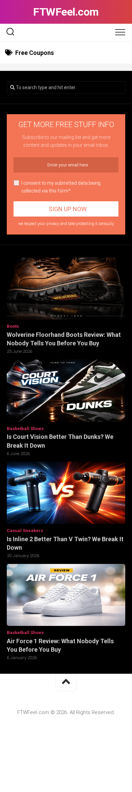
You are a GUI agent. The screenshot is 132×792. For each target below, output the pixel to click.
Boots (13, 326)
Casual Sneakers (25, 530)
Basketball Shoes (25, 428)
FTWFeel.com (66, 11)
